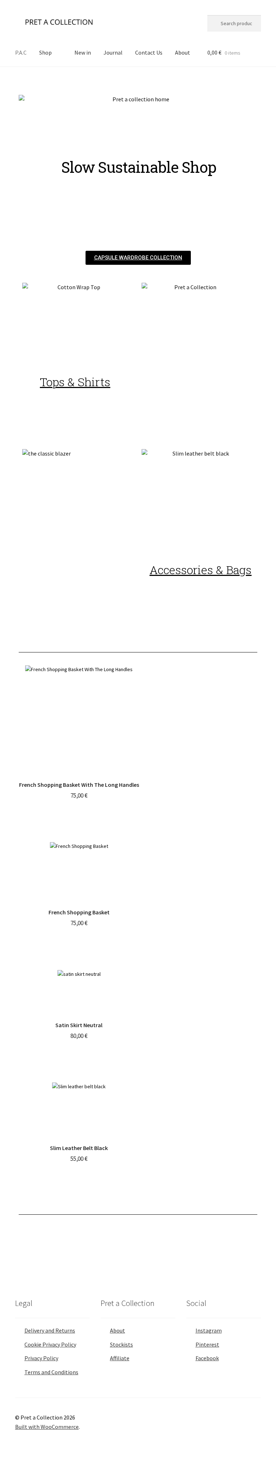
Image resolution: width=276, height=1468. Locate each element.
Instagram (209, 1330)
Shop (45, 52)
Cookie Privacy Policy (50, 1344)
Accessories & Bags (201, 569)
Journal (113, 52)
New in (82, 52)
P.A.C (21, 52)
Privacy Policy (41, 1358)
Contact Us (148, 52)
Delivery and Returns (49, 1330)
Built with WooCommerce (47, 1426)
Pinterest (207, 1344)
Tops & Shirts (75, 381)
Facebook (207, 1358)
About (182, 52)
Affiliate (119, 1358)
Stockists (121, 1344)
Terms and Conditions (51, 1372)
